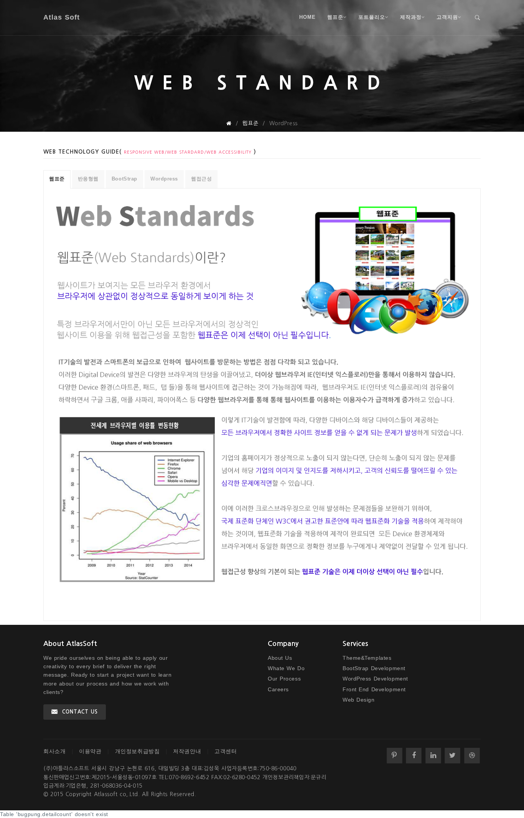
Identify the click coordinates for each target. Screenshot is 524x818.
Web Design (359, 700)
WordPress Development (375, 679)
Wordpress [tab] (164, 179)
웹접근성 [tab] (201, 179)
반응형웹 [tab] (88, 179)
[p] (394, 755)
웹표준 (250, 123)
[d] (472, 755)
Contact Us (80, 711)
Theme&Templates (367, 658)
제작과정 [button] (411, 17)
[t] (452, 755)
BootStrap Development (374, 668)
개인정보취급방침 (137, 751)
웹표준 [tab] (57, 179)
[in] (433, 755)
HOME (307, 17)
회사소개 (54, 751)
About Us (280, 658)
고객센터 (225, 751)
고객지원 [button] (447, 17)
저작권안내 (187, 751)
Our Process (284, 679)
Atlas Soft (61, 17)
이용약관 (90, 751)
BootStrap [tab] (124, 179)
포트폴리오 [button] (371, 17)
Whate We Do (286, 668)
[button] (477, 18)
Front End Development (374, 689)
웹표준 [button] (335, 17)
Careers (278, 689)
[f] (413, 755)
